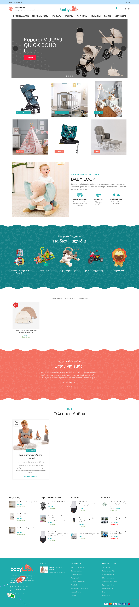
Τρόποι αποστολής (108, 571)
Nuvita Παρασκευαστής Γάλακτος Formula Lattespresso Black (89, 520)
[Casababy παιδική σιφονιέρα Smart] (12, 532)
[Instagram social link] (129, 2)
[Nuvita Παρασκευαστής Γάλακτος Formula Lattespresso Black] (74, 523)
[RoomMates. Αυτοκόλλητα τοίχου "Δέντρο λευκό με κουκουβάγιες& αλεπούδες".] (43, 521)
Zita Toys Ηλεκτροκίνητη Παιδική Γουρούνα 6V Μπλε (119, 533)
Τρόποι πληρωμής (108, 574)
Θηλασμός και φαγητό (78, 581)
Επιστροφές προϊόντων (109, 581)
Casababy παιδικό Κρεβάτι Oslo (27, 502)
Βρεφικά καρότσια (76, 571)
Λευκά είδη (74, 585)
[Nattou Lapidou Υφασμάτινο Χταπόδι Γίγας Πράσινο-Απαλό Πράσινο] (104, 507)
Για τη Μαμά (75, 578)
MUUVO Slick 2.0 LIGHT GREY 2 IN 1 (58, 503)
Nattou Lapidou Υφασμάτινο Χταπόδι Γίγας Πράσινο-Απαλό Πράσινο (119, 504)
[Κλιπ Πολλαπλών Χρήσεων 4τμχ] (74, 537)
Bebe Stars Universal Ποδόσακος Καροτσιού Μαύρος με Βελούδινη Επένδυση (58, 534)
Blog (103, 592)
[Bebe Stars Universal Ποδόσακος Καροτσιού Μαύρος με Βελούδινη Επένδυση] (43, 537)
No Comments (61, 572)
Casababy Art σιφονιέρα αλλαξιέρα (24, 515)
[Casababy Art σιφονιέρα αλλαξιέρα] (12, 518)
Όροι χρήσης (106, 567)
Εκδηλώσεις (31, 450)
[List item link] (23, 587)
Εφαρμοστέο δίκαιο (108, 585)
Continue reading (30, 476)
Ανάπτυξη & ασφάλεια (78, 567)
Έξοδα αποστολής (108, 578)
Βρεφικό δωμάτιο (76, 574)
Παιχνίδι (73, 595)
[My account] (129, 9)
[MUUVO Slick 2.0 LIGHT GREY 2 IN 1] (43, 506)
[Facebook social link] (127, 2)
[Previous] (15, 48)
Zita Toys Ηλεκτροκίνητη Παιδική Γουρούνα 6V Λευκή (119, 519)
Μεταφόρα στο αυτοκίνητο (79, 588)
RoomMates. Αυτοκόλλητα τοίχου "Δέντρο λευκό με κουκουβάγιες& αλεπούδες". (57, 518)
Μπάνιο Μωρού (76, 592)
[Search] (125, 9)
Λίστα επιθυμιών (107, 588)
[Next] (123, 48)
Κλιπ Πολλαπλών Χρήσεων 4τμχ (89, 534)
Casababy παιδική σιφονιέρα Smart (26, 529)
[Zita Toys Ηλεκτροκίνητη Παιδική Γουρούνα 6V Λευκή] (104, 522)
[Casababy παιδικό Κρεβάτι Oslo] (12, 505)
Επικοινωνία (106, 595)
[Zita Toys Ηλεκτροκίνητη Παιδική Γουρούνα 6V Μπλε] (104, 536)
